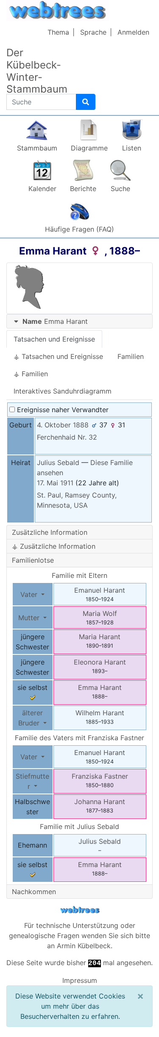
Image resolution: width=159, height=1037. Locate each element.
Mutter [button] (30, 617)
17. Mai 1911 (55, 483)
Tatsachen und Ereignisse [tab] (54, 339)
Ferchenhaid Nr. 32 (67, 437)
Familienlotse (33, 560)
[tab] (79, 321)
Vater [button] (29, 594)
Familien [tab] (130, 356)
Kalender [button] (42, 188)
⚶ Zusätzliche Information (53, 546)
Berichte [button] (83, 188)
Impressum (79, 980)
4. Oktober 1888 (63, 425)
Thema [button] (58, 32)
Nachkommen (34, 891)
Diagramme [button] (89, 148)
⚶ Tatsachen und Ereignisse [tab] (58, 356)
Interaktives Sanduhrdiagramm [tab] (63, 391)
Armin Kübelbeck (84, 945)
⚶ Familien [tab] (31, 373)
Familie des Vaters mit (79, 737)
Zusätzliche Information (49, 532)
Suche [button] (120, 188)
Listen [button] (131, 148)
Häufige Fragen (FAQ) (79, 229)
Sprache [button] (93, 32)
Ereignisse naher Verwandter (62, 409)
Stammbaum (37, 148)
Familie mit (79, 826)
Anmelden (133, 32)
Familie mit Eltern (79, 575)
